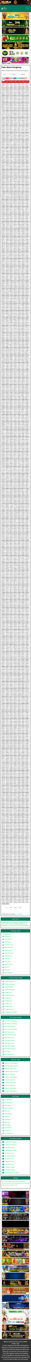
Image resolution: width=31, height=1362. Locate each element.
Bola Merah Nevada (9, 1170)
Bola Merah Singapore (10, 1142)
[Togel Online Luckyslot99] (15, 1276)
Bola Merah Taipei (9, 1167)
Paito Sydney (19, 924)
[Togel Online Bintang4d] (15, 1239)
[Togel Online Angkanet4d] (15, 1313)
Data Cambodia (8, 1108)
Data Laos (7, 1111)
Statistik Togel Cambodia (11, 1071)
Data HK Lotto (17, 1357)
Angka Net (10, 1345)
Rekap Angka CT (9, 972)
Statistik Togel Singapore (11, 1063)
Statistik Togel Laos (9, 1074)
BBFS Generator (8, 947)
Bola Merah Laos (9, 1153)
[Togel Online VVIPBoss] (15, 16)
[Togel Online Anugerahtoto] (15, 1298)
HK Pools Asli (24, 1359)
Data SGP (9, 1349)
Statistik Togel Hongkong (11, 1066)
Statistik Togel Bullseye (10, 1077)
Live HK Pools (9, 1183)
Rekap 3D (7, 967)
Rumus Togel (18, 1181)
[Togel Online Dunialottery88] (15, 1291)
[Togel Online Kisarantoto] (15, 45)
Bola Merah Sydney (9, 1147)
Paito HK (19, 914)
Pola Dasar (7, 961)
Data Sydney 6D (8, 1133)
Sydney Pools (18, 1353)
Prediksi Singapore (9, 981)
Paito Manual (8, 939)
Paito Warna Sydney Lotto (22, 1355)
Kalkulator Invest (8, 953)
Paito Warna (7, 942)
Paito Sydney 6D (8, 1054)
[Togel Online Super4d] (15, 31)
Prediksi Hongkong (9, 984)
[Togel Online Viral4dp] (15, 60)
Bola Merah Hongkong (10, 1145)
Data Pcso (7, 1116)
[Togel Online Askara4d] (15, 1231)
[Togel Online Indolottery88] (15, 1306)
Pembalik (7, 958)
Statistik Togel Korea (10, 1082)
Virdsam (5, 1345)
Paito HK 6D (7, 1051)
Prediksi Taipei (8, 1006)
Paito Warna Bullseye (10, 1035)
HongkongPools (10, 1355)
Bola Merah (7, 936)
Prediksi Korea (8, 1001)
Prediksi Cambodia (9, 989)
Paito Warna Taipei (9, 1046)
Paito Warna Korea (9, 1040)
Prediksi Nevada (8, 1009)
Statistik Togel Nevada (10, 1091)
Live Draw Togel (8, 944)
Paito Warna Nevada (10, 1049)
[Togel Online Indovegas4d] (15, 1335)
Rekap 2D (7, 970)
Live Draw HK (12, 1351)
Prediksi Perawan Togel (20, 1183)
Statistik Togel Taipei (10, 1088)
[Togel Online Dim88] (15, 23)
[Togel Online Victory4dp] (15, 1209)
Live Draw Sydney (23, 925)
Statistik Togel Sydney (10, 1068)
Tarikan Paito (11, 1181)
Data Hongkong (8, 1102)
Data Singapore (8, 1099)
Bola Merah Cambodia (10, 1150)
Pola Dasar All (8, 964)
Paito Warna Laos (9, 1032)
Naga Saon (23, 922)
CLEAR (4, 78)
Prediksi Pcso (8, 998)
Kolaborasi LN (8, 956)
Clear (25, 907)
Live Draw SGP (12, 925)
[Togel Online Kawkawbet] (15, 1216)
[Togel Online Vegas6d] (15, 1224)
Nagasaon (16, 922)
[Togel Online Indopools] (15, 1320)
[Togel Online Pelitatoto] (15, 53)
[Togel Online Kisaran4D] (15, 38)
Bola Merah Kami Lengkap (11, 1172)
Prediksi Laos (8, 992)
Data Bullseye (8, 1113)
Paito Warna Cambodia (10, 1029)
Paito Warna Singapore (10, 1021)
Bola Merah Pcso (9, 1158)
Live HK (15, 1185)
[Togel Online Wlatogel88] (15, 1246)
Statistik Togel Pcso (9, 1080)
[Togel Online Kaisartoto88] (15, 1261)
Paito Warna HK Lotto (7, 1357)
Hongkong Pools (7, 922)
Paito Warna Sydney (9, 1026)
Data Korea (7, 1119)
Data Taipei (7, 1125)
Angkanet (11, 1353)
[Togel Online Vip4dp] (15, 1283)
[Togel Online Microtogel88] (15, 1194)
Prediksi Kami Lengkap (10, 1012)
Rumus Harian (8, 950)
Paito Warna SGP (24, 1347)
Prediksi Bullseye (9, 995)
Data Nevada (7, 1127)
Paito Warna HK (6, 934)
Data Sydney (7, 1105)
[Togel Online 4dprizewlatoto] (15, 1254)
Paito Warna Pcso (9, 1037)
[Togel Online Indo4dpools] (15, 1268)
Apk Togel (4, 1181)
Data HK (4, 1349)
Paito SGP (5, 924)
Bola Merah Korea (9, 1161)
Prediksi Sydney (8, 987)
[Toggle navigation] (27, 8)
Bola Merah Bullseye (10, 1156)
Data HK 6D (7, 1130)
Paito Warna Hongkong (11, 67)
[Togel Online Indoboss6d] (15, 1202)
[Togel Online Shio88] (15, 1328)
